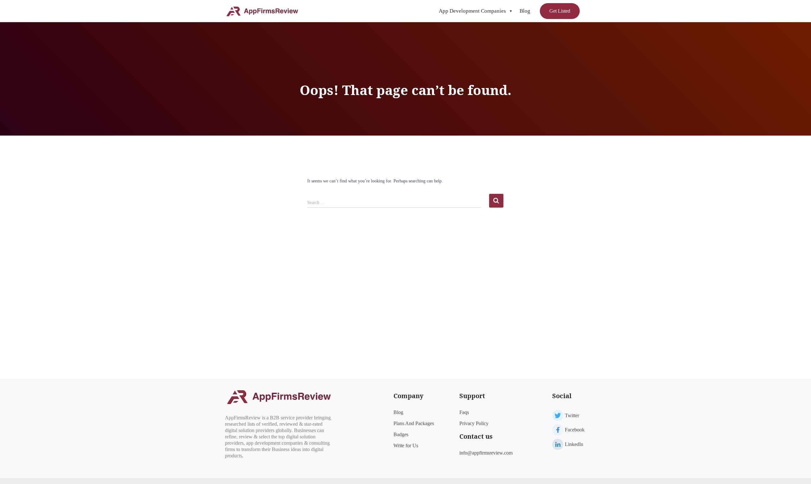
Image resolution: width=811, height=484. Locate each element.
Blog (525, 11)
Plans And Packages (413, 423)
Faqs (464, 412)
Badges (400, 434)
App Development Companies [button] (472, 11)
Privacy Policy (474, 423)
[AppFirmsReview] (262, 11)
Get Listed (559, 11)
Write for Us (405, 445)
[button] (510, 11)
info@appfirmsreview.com (486, 452)
